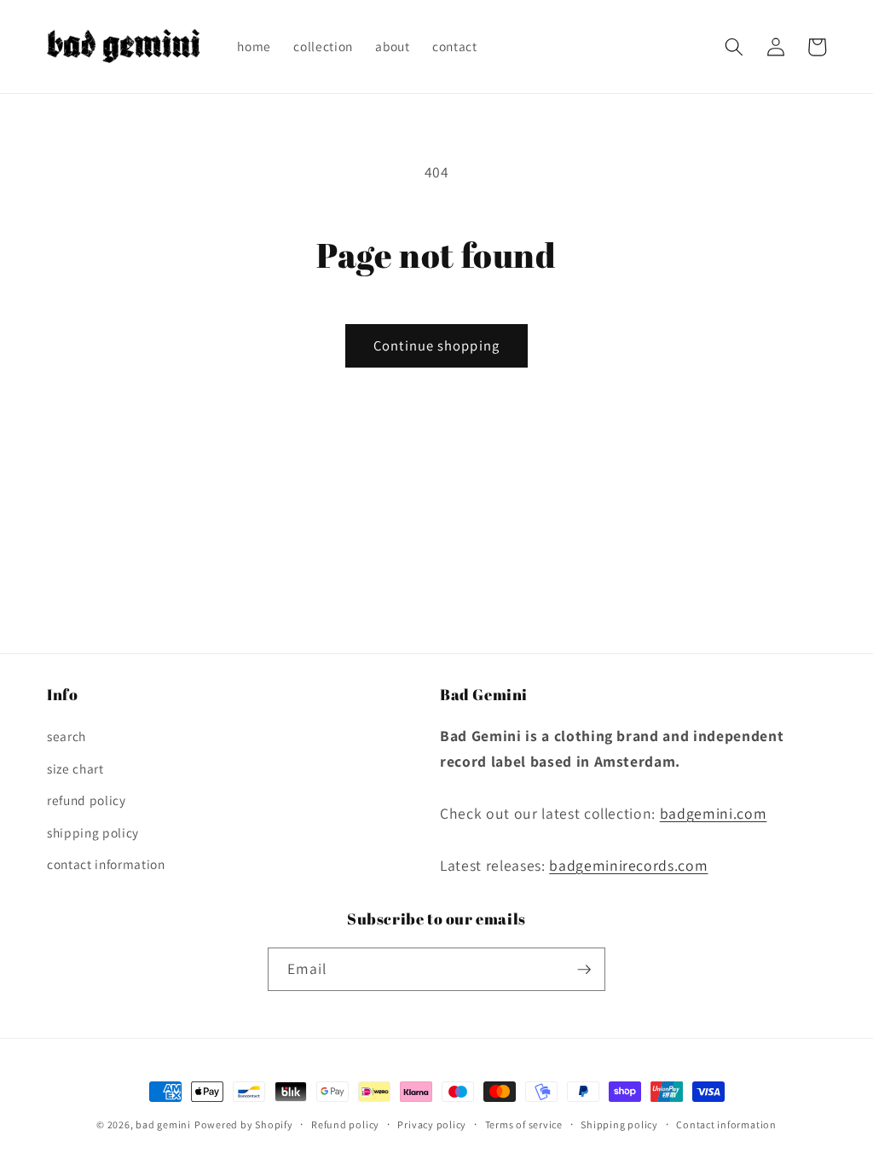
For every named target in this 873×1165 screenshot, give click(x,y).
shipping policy (93, 832)
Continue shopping (436, 345)
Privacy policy (431, 1124)
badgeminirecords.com (628, 865)
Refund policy (345, 1124)
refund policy (86, 800)
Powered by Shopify (243, 1124)
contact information (106, 863)
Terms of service (524, 1124)
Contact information (726, 1124)
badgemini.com (713, 813)
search (66, 736)
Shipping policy (619, 1124)
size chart (75, 768)
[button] (734, 46)
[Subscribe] (584, 970)
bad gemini (163, 1124)
